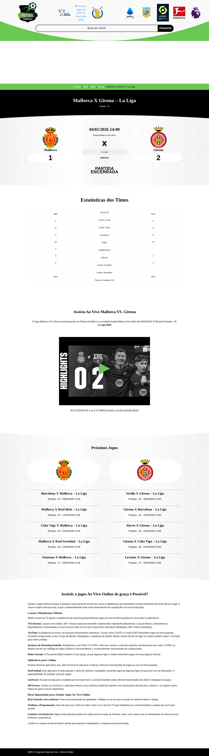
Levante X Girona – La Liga (145, 557)
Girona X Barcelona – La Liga (145, 509)
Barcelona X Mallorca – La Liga (64, 493)
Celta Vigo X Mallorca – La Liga (64, 525)
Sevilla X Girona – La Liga (145, 493)
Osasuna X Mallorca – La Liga (64, 557)
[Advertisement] (104, 62)
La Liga (101, 87)
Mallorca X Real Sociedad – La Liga (64, 541)
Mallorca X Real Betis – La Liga (64, 509)
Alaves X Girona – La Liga (145, 525)
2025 (85, 87)
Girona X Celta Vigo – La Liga (145, 541)
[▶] (104, 403)
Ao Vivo (77, 87)
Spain (92, 87)
